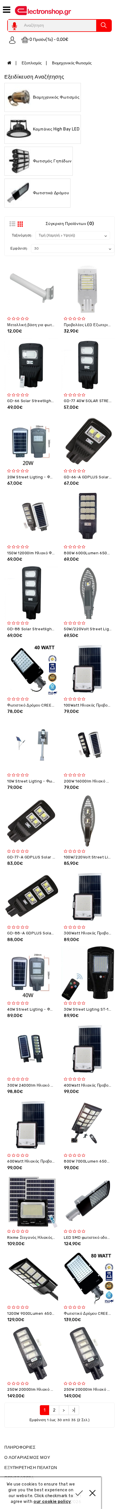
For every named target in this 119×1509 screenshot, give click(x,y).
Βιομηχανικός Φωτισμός (72, 63)
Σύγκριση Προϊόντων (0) (70, 223)
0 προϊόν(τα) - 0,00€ (48, 39)
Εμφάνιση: (19, 248)
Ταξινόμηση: (22, 235)
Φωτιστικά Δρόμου (51, 192)
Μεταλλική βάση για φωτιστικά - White (42, 325)
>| (73, 1410)
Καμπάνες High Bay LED (56, 128)
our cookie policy (52, 1501)
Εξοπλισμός (32, 63)
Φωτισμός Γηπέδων (52, 160)
